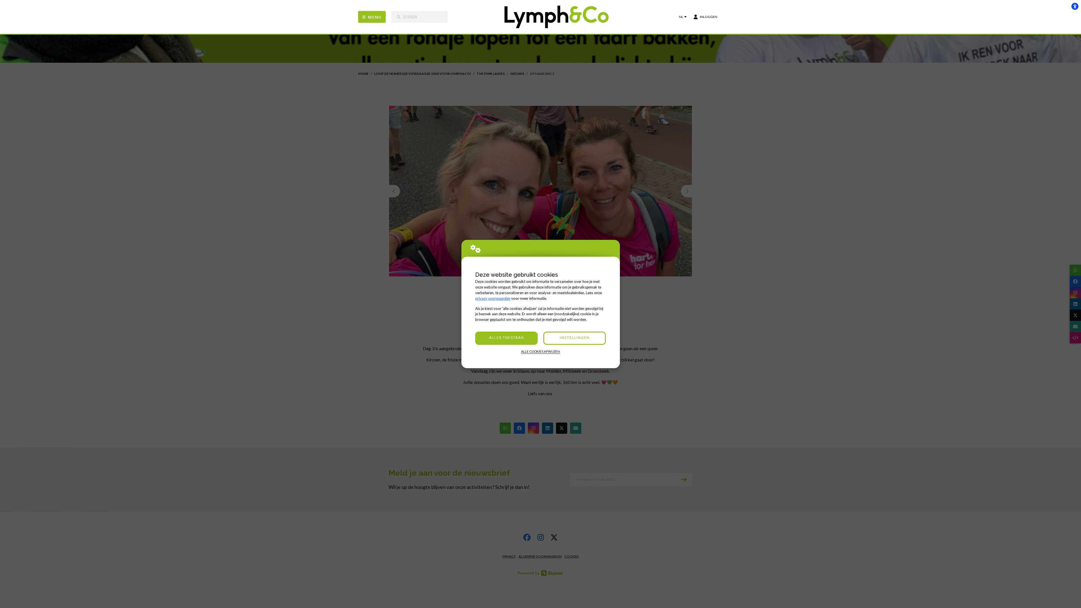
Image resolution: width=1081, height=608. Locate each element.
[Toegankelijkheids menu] (1074, 6)
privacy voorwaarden (492, 298)
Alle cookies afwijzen (540, 351)
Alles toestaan (506, 338)
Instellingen (574, 338)
